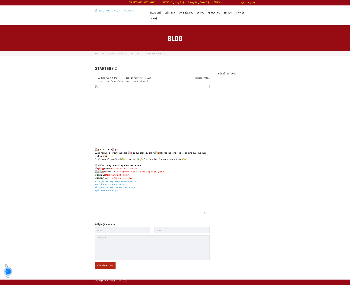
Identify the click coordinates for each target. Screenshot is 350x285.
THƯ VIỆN (240, 12)
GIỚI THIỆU (170, 12)
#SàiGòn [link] (126, 181)
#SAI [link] (131, 187)
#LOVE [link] (115, 187)
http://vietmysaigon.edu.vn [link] (121, 178)
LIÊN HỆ (153, 18)
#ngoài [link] (115, 190)
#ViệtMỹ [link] (118, 181)
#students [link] (104, 187)
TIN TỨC (228, 12)
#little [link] (97, 187)
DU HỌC (200, 12)
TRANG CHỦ (155, 12)
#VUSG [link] (133, 181)
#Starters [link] (107, 184)
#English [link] (98, 184)
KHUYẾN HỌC (214, 12)
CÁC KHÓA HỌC (186, 12)
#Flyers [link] (123, 184)
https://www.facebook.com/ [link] (117, 175)
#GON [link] (136, 187)
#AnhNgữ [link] (110, 181)
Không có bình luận (202, 78)
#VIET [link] (121, 187)
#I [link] (111, 187)
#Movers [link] (116, 184)
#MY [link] (127, 187)
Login (242, 3)
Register (251, 3)
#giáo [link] (97, 190)
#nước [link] (109, 190)
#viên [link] (103, 190)
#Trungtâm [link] (100, 181)
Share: (206, 213)
